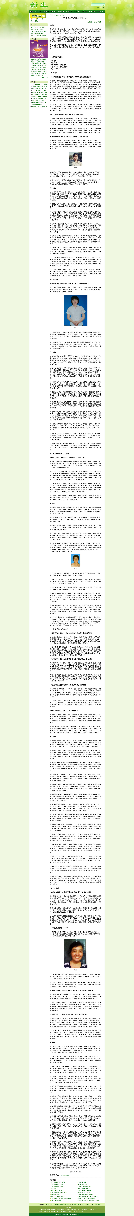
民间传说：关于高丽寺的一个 (39, 106)
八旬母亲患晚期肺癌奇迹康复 (85, 1194)
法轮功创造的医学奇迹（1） (58, 1186)
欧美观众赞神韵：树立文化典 (38, 71)
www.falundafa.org (64, 1175)
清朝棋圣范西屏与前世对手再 (39, 86)
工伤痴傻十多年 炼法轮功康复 (59, 1192)
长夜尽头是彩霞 (82, 1182)
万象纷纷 (69, 11)
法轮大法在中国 (86, 1204)
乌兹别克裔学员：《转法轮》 (39, 88)
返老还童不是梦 (55, 1194)
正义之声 (100, 11)
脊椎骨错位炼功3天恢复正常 (39, 92)
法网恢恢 (67, 1209)
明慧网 (40, 1211)
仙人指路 (53, 1188)
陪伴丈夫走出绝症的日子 (57, 1196)
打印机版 (90, 22)
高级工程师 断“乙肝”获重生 (85, 1190)
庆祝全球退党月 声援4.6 (37, 29)
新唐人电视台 (60, 1209)
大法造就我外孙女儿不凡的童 (39, 84)
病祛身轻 (62, 15)
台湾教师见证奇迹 (82, 1184)
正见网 (81, 1211)
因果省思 (77, 11)
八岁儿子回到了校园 (56, 1190)
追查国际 (73, 1209)
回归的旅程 (97, 1204)
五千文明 (38, 11)
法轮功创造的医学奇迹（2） (58, 1184)
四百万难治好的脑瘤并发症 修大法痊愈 (61, 1198)
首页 (31, 11)
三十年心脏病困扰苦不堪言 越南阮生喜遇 (88, 1196)
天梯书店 (45, 1211)
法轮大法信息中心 (73, 1211)
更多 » (37, 21)
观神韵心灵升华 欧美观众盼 (38, 67)
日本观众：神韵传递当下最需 (38, 65)
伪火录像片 (50, 1204)
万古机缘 (46, 11)
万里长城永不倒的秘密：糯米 (38, 31)
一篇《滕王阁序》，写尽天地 (39, 94)
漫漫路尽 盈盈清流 (56, 1200)
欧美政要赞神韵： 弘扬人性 (38, 75)
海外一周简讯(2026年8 (37, 33)
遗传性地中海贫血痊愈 (84, 1192)
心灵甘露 (92, 11)
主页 (51, 15)
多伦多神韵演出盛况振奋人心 (38, 61)
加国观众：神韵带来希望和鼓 (38, 59)
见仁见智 (84, 11)
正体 (102, 8)
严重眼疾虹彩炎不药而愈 (84, 1186)
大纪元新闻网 (42, 1209)
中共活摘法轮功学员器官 (63, 1204)
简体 (98, 8)
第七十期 (33, 21)
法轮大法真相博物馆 (82, 1209)
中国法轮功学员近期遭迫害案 (38, 35)
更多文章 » (45, 77)
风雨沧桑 (61, 11)
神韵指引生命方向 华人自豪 (38, 73)
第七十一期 (40, 19)
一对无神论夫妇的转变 (84, 1188)
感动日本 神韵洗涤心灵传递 (38, 69)
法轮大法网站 (92, 1209)
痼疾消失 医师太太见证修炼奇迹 (86, 1198)
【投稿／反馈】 (97, 22)
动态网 (48, 1209)
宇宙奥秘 (53, 11)
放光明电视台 (52, 1211)
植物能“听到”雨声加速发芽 (39, 102)
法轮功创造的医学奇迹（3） (58, 1182)
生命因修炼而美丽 (37, 104)
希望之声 (59, 1211)
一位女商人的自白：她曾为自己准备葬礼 (88, 1200)
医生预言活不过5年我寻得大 (38, 27)
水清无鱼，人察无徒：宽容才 (39, 90)
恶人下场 (76, 1204)
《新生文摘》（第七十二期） (39, 98)
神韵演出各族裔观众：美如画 (38, 63)
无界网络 (53, 1209)
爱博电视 (65, 1211)
